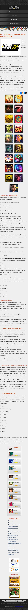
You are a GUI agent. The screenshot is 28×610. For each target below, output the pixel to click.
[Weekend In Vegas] (9, 158)
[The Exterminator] (18, 148)
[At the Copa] (13, 188)
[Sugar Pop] (18, 118)
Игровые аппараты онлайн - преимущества (13, 553)
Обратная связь (21, 601)
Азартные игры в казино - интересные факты (13, 540)
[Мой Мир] (24, 93)
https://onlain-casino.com (19, 606)
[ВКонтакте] (21, 93)
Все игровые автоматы (12, 601)
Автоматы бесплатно (10, 600)
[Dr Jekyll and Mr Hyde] (18, 178)
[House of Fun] (9, 148)
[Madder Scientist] (9, 178)
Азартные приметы (12, 537)
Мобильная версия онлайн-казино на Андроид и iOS (13, 549)
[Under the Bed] (18, 138)
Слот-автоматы (11, 522)
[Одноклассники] (22, 93)
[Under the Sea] (9, 138)
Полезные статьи (14, 518)
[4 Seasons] (18, 98)
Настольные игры (11, 546)
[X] (26, 93)
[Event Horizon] (18, 168)
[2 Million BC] (9, 108)
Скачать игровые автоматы (13, 520)
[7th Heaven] (18, 108)
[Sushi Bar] (9, 98)
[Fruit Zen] (18, 128)
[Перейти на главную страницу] (14, 7)
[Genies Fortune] (9, 168)
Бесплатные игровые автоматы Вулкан (14, 532)
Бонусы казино (19, 600)
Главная (3, 600)
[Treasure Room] (9, 118)
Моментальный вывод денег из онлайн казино (14, 544)
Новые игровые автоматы (13, 535)
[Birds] (18, 158)
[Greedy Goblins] (9, 128)
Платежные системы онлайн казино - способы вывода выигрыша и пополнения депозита (13, 527)
